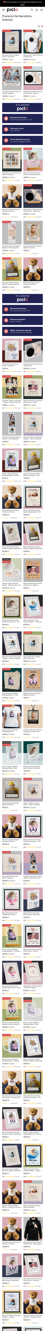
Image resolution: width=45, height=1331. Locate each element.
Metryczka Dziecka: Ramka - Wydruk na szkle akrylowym (11, 283)
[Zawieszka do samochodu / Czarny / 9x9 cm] (33, 716)
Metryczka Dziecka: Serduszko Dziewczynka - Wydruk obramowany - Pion (32, 950)
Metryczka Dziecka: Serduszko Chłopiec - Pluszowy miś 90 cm (32, 1316)
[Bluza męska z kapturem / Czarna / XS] (33, 1229)
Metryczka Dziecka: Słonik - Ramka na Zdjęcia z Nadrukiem (32, 1060)
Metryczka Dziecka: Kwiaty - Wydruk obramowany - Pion (11, 621)
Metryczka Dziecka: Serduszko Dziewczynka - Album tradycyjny (32, 401)
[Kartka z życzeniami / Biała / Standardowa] (12, 41)
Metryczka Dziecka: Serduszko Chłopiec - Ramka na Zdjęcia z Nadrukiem (11, 657)
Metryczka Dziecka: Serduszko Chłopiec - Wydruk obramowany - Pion (11, 1316)
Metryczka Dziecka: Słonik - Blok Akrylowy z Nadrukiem (31, 913)
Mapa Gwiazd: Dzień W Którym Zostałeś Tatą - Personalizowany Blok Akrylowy (33, 365)
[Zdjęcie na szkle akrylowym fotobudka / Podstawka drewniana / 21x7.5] (33, 863)
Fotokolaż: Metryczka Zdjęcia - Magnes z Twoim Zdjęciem (11, 247)
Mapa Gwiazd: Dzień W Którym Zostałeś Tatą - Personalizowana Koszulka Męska (32, 56)
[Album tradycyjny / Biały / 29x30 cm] (12, 159)
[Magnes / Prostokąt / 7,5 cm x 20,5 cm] (12, 233)
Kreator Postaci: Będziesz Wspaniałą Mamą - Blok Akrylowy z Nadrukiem (10, 767)
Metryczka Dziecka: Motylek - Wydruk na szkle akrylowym (11, 1023)
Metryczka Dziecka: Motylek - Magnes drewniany (32, 694)
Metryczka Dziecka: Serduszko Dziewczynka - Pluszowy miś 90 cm (11, 1096)
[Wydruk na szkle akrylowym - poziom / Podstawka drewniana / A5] (33, 196)
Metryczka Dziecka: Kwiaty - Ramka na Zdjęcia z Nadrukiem (11, 547)
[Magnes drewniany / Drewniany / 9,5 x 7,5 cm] (33, 233)
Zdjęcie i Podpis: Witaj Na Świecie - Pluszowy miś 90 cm (11, 1206)
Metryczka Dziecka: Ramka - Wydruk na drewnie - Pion (32, 474)
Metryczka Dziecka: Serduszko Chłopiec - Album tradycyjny (32, 438)
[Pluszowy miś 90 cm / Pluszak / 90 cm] (12, 196)
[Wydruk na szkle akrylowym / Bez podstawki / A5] (33, 159)
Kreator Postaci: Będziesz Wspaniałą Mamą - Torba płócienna (10, 694)
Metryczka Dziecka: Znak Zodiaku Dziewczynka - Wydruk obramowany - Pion (11, 913)
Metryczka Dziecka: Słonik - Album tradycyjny (10, 877)
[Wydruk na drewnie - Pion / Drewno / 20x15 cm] (33, 460)
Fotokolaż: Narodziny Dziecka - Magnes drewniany (33, 247)
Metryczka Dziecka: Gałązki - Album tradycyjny (32, 657)
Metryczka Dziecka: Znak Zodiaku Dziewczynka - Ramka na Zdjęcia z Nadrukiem (11, 987)
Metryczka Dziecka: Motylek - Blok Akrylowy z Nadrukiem (11, 1279)
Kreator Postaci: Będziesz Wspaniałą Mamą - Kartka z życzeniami (10, 474)
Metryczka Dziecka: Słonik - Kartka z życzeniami (10, 365)
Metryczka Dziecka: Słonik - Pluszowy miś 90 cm (31, 283)
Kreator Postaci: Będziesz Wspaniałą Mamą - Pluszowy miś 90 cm (32, 1133)
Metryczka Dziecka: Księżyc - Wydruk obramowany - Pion (32, 511)
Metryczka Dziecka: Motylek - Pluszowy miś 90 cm (11, 210)
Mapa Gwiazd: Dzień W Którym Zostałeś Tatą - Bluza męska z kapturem (32, 1243)
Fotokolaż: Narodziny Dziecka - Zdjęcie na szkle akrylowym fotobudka (33, 877)
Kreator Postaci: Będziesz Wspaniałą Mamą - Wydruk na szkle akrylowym (11, 950)
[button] (41, 9)
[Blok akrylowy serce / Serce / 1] (12, 570)
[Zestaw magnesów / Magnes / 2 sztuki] (12, 78)
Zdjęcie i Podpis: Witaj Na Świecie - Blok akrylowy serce (11, 584)
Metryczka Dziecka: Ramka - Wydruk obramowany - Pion (32, 1096)
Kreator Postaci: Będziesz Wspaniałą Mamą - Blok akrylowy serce (31, 1023)
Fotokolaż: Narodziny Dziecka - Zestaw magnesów (11, 92)
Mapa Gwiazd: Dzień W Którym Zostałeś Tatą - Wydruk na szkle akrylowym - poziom (32, 210)
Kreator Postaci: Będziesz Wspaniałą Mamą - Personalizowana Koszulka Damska (10, 730)
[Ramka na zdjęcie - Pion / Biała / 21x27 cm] (12, 533)
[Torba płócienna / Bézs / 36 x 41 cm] (12, 680)
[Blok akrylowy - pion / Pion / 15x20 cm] (12, 753)
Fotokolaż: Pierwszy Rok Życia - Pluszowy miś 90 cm (12, 1243)
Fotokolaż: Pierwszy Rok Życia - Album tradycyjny (12, 173)
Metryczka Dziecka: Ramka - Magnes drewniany (11, 804)
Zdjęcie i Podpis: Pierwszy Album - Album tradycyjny (31, 804)
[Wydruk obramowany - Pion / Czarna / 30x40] (33, 497)
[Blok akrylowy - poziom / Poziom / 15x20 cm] (33, 350)
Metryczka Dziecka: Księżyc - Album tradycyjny (32, 1206)
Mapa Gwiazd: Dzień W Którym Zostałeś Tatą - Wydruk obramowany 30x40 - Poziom (32, 92)
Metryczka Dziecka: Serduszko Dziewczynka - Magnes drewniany (32, 584)
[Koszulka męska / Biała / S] (33, 41)
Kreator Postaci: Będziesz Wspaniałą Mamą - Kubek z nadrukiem (10, 1060)
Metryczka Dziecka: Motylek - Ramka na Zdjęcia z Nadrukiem (11, 1133)
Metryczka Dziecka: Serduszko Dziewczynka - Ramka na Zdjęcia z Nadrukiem (32, 1279)
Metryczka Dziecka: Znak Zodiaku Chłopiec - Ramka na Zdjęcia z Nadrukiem (32, 621)
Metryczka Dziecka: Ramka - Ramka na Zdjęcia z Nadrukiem (32, 547)
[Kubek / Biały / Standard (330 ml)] (12, 1046)
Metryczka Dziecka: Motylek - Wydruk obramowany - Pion (32, 840)
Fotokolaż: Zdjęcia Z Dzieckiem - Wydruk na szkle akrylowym (11, 401)
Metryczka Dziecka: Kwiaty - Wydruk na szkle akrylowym (32, 173)
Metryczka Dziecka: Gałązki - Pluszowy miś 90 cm (11, 840)
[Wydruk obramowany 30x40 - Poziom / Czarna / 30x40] (33, 78)
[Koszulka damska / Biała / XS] (12, 716)
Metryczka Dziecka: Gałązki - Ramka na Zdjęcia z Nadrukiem (11, 1170)
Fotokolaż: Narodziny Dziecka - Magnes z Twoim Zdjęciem (11, 438)
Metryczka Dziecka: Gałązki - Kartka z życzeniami (11, 56)
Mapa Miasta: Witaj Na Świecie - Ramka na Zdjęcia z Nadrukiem (32, 987)
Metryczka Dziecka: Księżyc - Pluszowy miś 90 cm (11, 511)
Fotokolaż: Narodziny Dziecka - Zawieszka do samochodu (33, 730)
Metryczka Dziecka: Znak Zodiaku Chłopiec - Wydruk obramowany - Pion (31, 1170)
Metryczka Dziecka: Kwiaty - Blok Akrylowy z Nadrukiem (32, 767)
